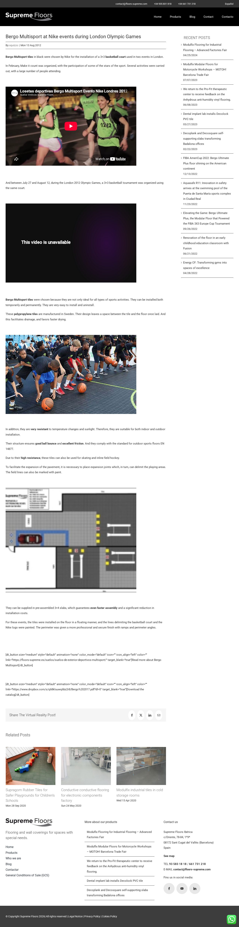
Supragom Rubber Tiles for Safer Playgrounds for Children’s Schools (30, 795)
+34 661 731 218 (186, 3)
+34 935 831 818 (163, 3)
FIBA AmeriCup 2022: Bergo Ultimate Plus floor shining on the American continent (206, 163)
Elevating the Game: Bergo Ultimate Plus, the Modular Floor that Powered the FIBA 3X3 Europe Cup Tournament (206, 218)
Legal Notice (75, 916)
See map (169, 856)
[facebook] (169, 888)
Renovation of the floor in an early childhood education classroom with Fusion (206, 243)
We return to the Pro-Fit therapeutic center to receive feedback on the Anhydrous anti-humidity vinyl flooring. (207, 94)
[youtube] (181, 888)
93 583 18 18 (178, 864)
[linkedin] (194, 888)
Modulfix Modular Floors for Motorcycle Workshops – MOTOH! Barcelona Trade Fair (204, 70)
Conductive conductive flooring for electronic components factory (85, 795)
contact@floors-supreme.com (131, 3)
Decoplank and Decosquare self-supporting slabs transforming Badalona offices (203, 139)
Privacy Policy (92, 916)
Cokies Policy (109, 916)
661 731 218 (197, 864)
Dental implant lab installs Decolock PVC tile (115, 880)
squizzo (13, 45)
